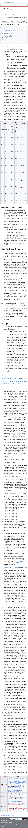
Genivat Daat (23, 781)
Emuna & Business (21, 796)
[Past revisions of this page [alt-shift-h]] (23, 12)
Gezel (18, 794)
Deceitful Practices (16, 781)
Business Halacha (10, 815)
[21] (24, 180)
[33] (7, 271)
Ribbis (19, 787)
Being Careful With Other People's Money (16, 794)
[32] (23, 265)
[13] (22, 117)
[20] (25, 172)
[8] (13, 91)
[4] (24, 74)
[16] (24, 144)
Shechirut (19, 800)
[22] (24, 187)
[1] (12, 52)
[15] (24, 136)
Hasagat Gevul (16, 790)
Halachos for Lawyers (22, 803)
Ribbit (16, 796)
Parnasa (22, 786)
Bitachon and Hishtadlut (13, 780)
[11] (7, 105)
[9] (24, 94)
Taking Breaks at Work (16, 789)
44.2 (9, 758)
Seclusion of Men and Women (14, 791)
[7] (21, 83)
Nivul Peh (15, 785)
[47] (9, 371)
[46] (19, 363)
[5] (12, 78)
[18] (24, 158)
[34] (7, 276)
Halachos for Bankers (18, 808)
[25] (16, 216)
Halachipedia (10, 2)
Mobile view (3, 826)
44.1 (7, 758)
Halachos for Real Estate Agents (20, 805)
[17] (24, 151)
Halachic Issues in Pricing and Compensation (13, 378)
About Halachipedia (12, 824)
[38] (26, 282)
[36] (9, 282)
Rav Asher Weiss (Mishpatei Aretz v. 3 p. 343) (15, 606)
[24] (25, 200)
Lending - (22, 794)
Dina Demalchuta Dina (22, 778)
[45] (26, 360)
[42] (19, 299)
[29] (17, 236)
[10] (24, 97)
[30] (7, 244)
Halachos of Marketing (12, 803)
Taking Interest (11, 796)
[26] (16, 219)
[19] (25, 165)
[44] (14, 329)
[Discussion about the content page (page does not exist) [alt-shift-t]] (4, 12)
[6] (17, 82)
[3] (25, 68)
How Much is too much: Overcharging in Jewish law (14, 381)
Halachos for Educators (17, 809)
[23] (25, 193)
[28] (21, 232)
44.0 (5, 758)
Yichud (21, 790)
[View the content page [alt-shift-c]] (1, 12)
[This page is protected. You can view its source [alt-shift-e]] (20, 12)
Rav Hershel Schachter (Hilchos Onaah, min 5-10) (15, 492)
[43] (11, 319)
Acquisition (10, 793)
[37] (17, 282)
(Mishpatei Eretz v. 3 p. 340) (10, 567)
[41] (10, 294)
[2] (25, 58)
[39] (22, 283)
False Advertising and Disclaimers (14, 783)
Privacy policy (3, 824)
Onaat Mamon (10, 14)
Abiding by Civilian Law (12, 778)
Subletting (14, 800)
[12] (17, 111)
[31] (11, 259)
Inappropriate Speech (21, 785)
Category (2, 815)
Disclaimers (21, 824)
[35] (16, 279)
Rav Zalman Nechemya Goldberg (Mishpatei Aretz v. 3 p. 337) (15, 603)
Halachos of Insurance (12, 804)
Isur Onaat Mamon (6, 383)
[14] (6, 122)
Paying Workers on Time (13, 787)
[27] (7, 222)
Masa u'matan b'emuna (13, 797)
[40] (25, 288)
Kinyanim (15, 793)
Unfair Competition (22, 797)
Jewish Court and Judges (17, 801)
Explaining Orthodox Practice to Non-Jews (16, 782)
